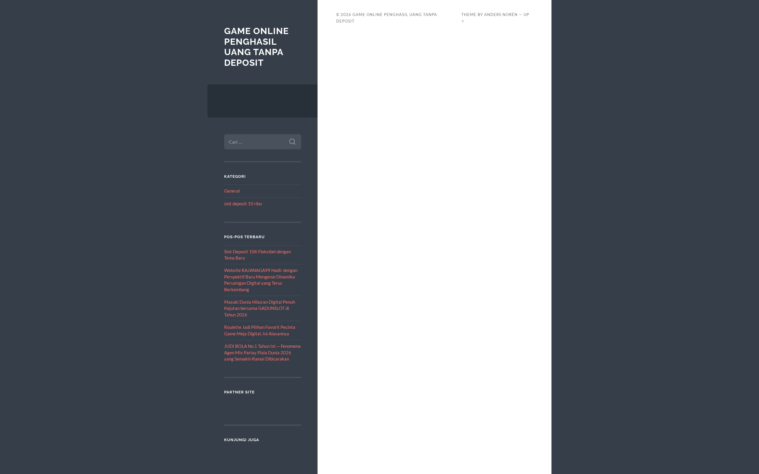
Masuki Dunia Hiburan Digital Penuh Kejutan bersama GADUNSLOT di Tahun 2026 (259, 308)
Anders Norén (501, 14)
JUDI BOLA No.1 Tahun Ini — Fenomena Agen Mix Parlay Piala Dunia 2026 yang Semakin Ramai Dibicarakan (262, 352)
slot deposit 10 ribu (243, 203)
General (232, 190)
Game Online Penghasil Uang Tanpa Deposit (256, 47)
